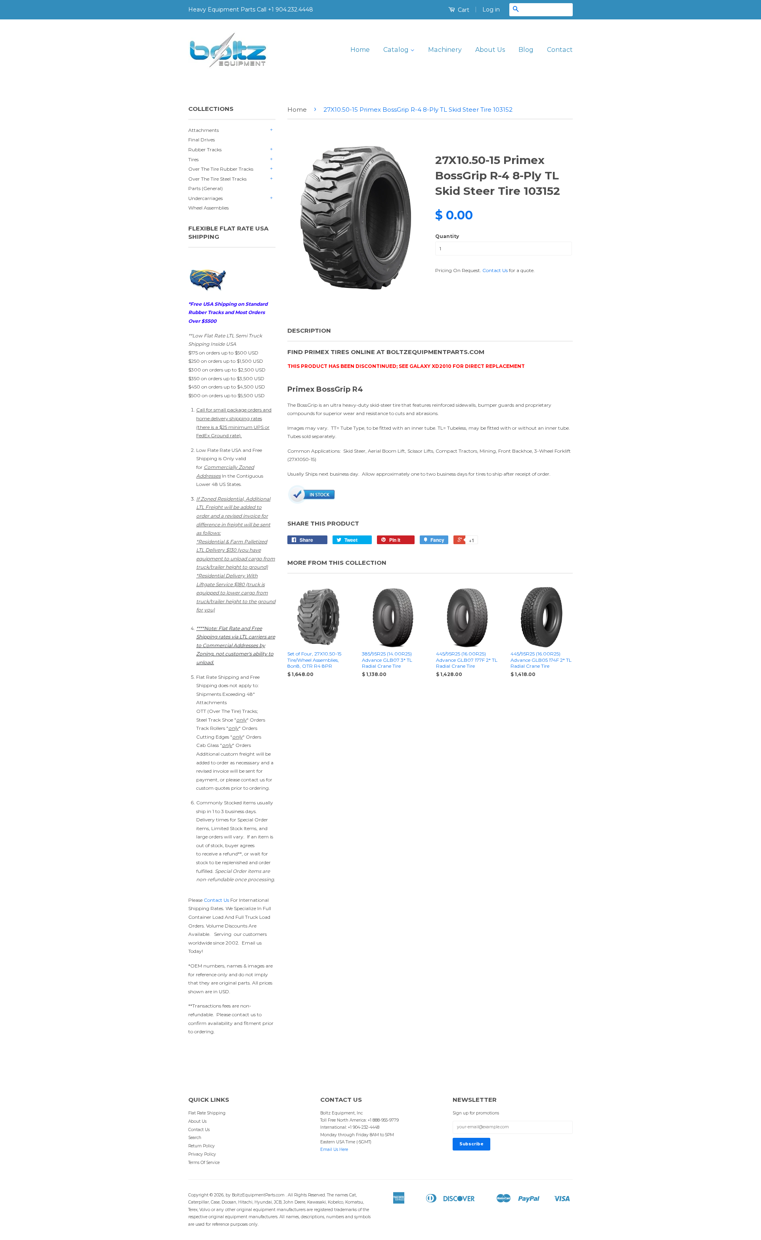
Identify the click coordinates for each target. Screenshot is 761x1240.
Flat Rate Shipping (207, 1113)
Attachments (203, 130)
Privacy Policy (202, 1154)
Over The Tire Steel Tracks (217, 179)
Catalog (396, 49)
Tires (193, 159)
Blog (525, 49)
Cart (462, 9)
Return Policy (201, 1146)
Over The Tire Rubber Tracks (220, 169)
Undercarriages (205, 198)
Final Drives (201, 140)
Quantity (447, 236)
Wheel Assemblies (208, 208)
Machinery (445, 49)
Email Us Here (334, 1149)
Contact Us (216, 900)
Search (194, 1137)
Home (360, 49)
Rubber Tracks (205, 149)
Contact (560, 49)
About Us (490, 49)
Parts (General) (205, 188)
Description (309, 330)
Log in (491, 9)
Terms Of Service (204, 1162)
